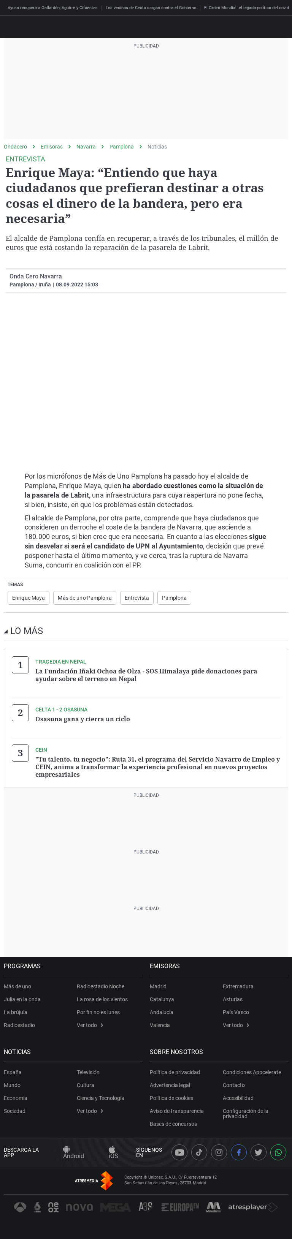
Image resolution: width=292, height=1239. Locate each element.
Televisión (88, 1072)
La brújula (15, 1012)
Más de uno (17, 986)
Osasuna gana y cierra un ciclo (82, 719)
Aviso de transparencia (177, 1111)
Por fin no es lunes (98, 1012)
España (13, 1072)
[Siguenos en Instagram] (219, 1152)
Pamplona (122, 147)
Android (73, 1156)
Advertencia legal (170, 1085)
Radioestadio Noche (100, 986)
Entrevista (137, 598)
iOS (113, 1156)
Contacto (234, 1085)
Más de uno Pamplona (84, 598)
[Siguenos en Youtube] (179, 1152)
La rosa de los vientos (102, 999)
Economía (15, 1098)
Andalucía (161, 1012)
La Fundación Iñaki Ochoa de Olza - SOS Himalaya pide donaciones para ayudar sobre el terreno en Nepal (146, 675)
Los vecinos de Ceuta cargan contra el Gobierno (151, 8)
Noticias (157, 147)
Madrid (158, 986)
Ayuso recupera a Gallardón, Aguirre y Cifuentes (53, 8)
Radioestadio (19, 1025)
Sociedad (14, 1111)
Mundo (12, 1085)
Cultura (85, 1085)
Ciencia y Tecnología (100, 1098)
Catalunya (162, 999)
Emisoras (52, 147)
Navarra (86, 147)
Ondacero (15, 147)
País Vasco (236, 1012)
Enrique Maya (28, 598)
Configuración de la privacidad (245, 1113)
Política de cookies (171, 1098)
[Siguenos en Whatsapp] (278, 1152)
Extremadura (238, 986)
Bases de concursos (173, 1124)
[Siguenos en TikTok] (199, 1152)
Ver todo (87, 1025)
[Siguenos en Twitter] (259, 1152)
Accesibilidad (238, 1098)
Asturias (233, 999)
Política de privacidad (175, 1072)
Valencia (160, 1025)
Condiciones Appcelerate (252, 1072)
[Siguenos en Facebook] (239, 1152)
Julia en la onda (22, 999)
